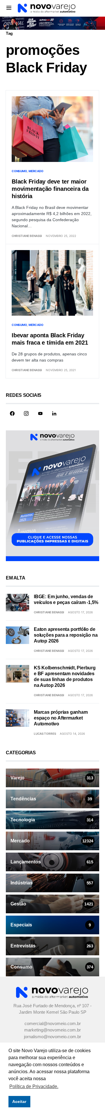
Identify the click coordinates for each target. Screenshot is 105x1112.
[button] (9, 7)
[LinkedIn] (54, 413)
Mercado (36, 171)
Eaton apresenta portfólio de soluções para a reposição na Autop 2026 (65, 635)
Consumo (19, 171)
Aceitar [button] (19, 1101)
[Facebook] (12, 413)
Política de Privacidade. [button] (33, 1086)
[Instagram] (26, 413)
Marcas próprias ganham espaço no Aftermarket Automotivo (61, 718)
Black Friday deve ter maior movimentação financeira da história (50, 188)
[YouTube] (40, 413)
